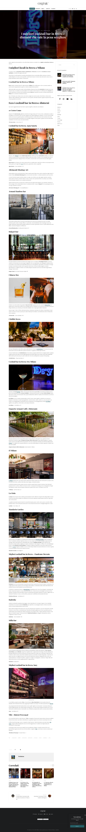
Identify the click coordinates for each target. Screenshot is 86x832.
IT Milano (35, 737)
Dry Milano (48, 401)
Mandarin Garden (40, 539)
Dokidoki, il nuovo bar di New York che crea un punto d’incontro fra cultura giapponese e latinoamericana (13, 784)
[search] (74, 64)
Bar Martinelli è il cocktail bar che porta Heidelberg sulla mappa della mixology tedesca (37, 784)
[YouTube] (73, 8)
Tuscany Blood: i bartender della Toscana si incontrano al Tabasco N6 (22, 797)
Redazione (38, 30)
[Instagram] (71, 8)
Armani (10, 443)
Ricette (63, 79)
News (42, 8)
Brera (19, 737)
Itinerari (59, 110)
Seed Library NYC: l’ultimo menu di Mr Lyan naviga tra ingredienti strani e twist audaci (24, 784)
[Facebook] (69, 8)
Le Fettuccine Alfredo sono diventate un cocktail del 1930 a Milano (48, 784)
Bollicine (59, 107)
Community (37, 8)
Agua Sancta (14, 737)
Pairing (58, 118)
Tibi (36, 729)
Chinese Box (47, 304)
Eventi (58, 109)
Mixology (59, 114)
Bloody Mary (27, 589)
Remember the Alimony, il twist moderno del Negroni (40, 796)
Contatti (48, 8)
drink (22, 164)
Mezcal (16, 155)
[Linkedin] (74, 8)
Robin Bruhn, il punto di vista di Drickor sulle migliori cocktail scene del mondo (68, 75)
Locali (42, 30)
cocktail (14, 546)
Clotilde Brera (40, 349)
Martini (51, 703)
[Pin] (20, 749)
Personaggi (64, 73)
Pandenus (45, 737)
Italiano (53, 8)
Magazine (32, 8)
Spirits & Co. (59, 123)
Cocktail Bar (24, 737)
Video (58, 125)
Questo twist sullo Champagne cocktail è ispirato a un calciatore (68, 82)
